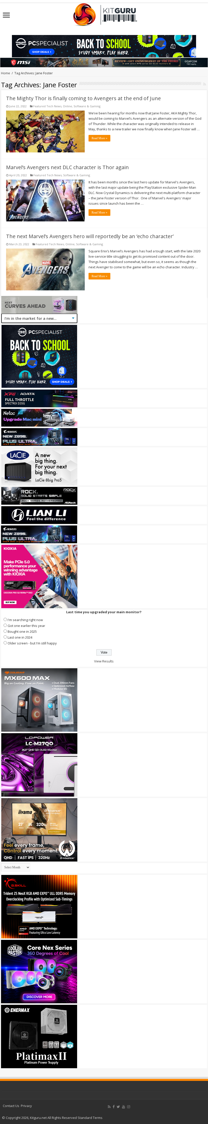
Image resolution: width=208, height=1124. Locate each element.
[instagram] (129, 1107)
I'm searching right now (25, 620)
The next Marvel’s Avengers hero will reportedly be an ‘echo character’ (90, 236)
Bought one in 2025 (22, 631)
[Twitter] (118, 1107)
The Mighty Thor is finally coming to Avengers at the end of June (83, 98)
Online (67, 106)
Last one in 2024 (20, 637)
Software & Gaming (87, 106)
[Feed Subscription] (204, 84)
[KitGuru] (104, 13)
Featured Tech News (47, 106)
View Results (104, 661)
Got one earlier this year (26, 625)
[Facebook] (113, 1107)
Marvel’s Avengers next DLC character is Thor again (67, 167)
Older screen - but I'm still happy (32, 643)
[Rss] (109, 1107)
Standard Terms (90, 1117)
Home (5, 73)
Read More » (99, 138)
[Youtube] (124, 1107)
